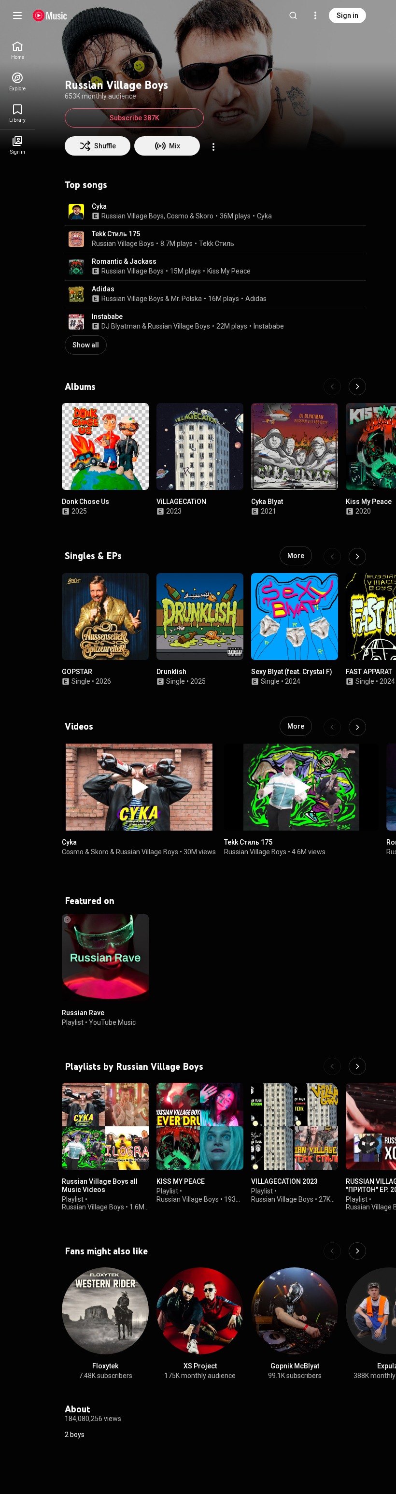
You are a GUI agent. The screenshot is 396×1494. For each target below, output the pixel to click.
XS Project (200, 1366)
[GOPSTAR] (105, 616)
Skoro (204, 216)
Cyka (99, 206)
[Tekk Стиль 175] (301, 787)
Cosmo (177, 216)
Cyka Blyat (267, 501)
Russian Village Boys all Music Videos (100, 1185)
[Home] (50, 15)
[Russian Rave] (105, 957)
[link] (17, 50)
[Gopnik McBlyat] (294, 1310)
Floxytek (105, 1366)
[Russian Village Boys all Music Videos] (105, 1126)
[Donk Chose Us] (105, 446)
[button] (76, 211)
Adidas (103, 289)
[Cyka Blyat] (294, 446)
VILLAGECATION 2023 (284, 1181)
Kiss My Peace (229, 271)
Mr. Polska (186, 298)
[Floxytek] (105, 1310)
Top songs (86, 184)
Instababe (107, 316)
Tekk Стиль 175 (116, 234)
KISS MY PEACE (180, 1181)
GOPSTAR (77, 671)
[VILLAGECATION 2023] (294, 1126)
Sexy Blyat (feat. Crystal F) (291, 671)
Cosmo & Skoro (85, 852)
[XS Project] (199, 1310)
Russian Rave (83, 1013)
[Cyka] (139, 787)
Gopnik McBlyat (294, 1366)
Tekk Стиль (216, 243)
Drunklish (171, 671)
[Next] (357, 386)
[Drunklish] (199, 616)
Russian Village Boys (132, 216)
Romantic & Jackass (124, 261)
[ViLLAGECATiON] (199, 446)
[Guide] (17, 15)
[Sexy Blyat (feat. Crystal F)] (294, 616)
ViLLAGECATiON (181, 501)
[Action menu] (213, 147)
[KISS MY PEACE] (199, 1126)
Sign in (347, 15)
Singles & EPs (93, 555)
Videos (79, 726)
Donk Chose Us (85, 501)
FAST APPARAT (369, 671)
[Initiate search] (293, 15)
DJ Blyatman (121, 326)
